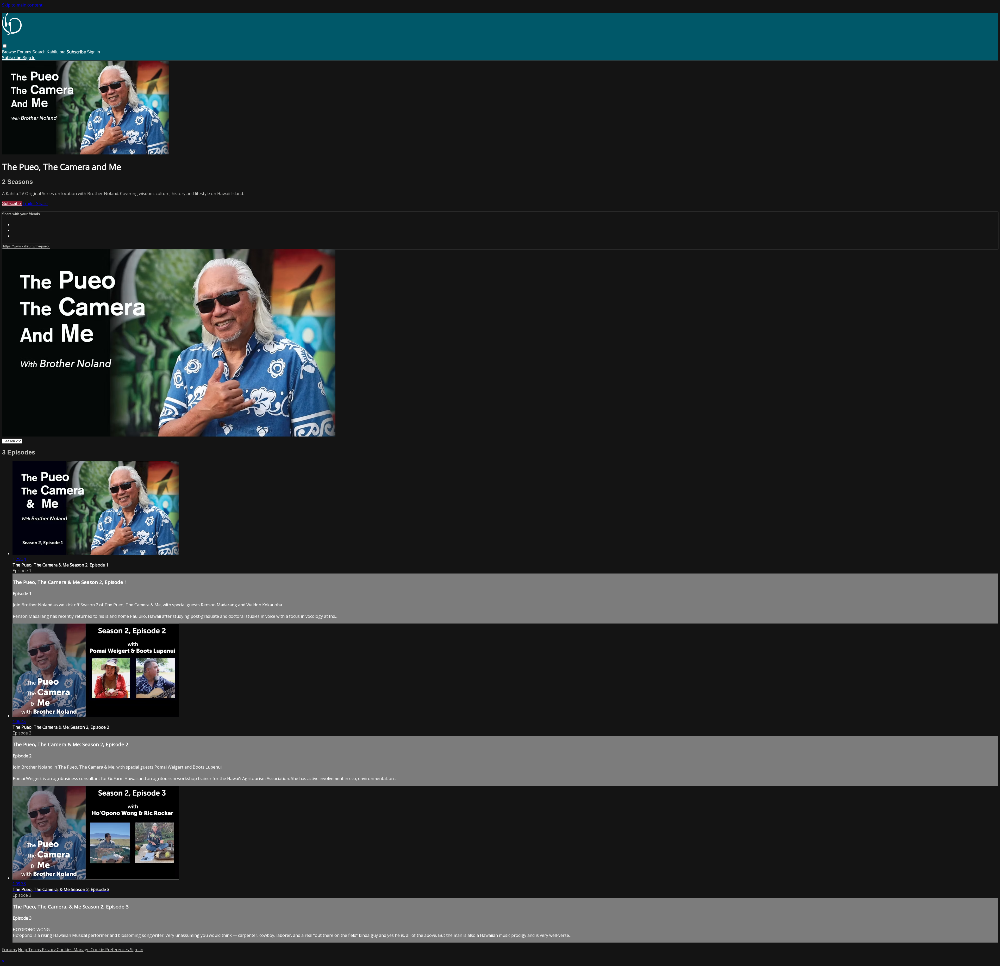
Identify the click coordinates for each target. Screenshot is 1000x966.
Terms (35, 949)
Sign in (93, 52)
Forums (24, 52)
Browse (9, 52)
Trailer (29, 203)
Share (42, 203)
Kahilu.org (56, 52)
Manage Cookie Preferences (101, 949)
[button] (5, 46)
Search (39, 52)
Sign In (28, 57)
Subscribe (12, 203)
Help (23, 949)
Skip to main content (22, 5)
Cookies (65, 949)
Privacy (49, 949)
